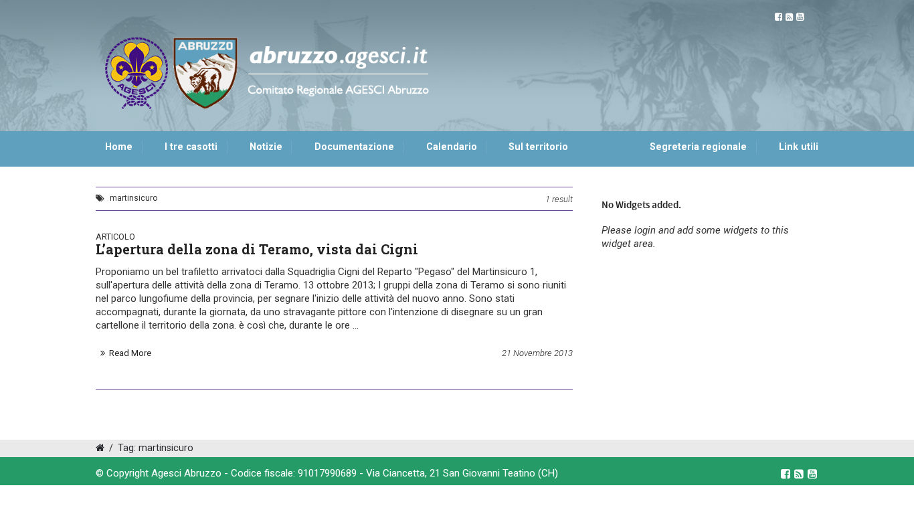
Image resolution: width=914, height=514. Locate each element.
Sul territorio (538, 147)
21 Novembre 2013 (537, 353)
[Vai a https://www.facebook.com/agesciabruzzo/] (778, 17)
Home (118, 147)
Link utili (798, 147)
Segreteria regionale (698, 147)
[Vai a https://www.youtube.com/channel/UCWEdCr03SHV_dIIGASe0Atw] (800, 17)
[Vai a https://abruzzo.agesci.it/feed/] (789, 17)
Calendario (451, 147)
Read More (130, 353)
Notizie (266, 147)
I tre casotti (191, 147)
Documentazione (354, 147)
